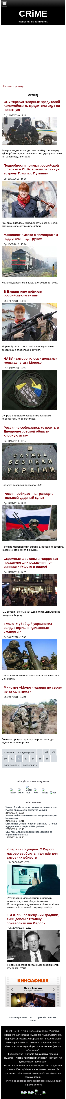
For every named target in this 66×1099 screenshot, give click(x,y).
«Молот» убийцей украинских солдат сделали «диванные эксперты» (28, 627)
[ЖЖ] (37, 792)
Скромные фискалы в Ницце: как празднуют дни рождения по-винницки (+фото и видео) (31, 562)
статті (32, 1017)
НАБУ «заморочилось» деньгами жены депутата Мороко (31, 360)
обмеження (32, 1050)
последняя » (30, 765)
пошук (33, 1020)
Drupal (44, 1031)
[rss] (53, 792)
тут (60, 1058)
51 (12, 758)
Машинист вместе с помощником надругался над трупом (31, 237)
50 (5, 758)
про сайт (41, 1017)
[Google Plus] (29, 792)
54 (33, 758)
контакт (52, 1017)
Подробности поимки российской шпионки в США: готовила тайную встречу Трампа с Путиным (32, 169)
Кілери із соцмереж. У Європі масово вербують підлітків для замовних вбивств (32, 853)
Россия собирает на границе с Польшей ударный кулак (28, 496)
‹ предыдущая (26, 752)
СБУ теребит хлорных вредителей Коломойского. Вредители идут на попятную (32, 106)
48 (46, 752)
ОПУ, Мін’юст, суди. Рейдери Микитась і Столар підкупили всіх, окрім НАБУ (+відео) (31, 825)
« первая (9, 752)
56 (47, 758)
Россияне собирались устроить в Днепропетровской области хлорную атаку (31, 431)
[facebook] (13, 792)
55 (40, 758)
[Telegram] (45, 792)
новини (23, 1017)
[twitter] (21, 792)
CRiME (33, 13)
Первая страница (13, 86)
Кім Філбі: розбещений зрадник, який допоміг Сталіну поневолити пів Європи (33, 919)
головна (13, 1017)
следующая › (11, 765)
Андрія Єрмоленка (51, 1035)
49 (53, 752)
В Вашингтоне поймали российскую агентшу (23, 293)
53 (26, 758)
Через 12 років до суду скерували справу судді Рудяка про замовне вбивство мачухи (31, 808)
